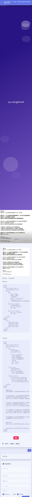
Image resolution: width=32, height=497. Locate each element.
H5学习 (6, 443)
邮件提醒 (21, 494)
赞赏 (16, 438)
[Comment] (28, 489)
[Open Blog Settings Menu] (28, 492)
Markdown (7, 494)
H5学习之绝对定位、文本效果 (16, 234)
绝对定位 (17, 443)
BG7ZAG (5, 237)
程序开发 (16, 239)
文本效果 (12, 443)
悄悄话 (14, 494)
